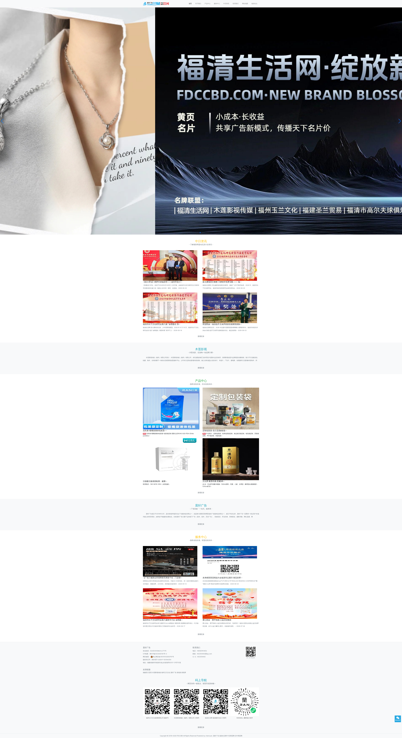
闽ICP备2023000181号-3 (158, 654)
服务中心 (217, 3)
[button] (2, 121)
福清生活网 (208, 718)
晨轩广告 (173, 672)
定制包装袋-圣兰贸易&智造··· (215, 430)
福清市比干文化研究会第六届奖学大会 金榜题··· (163, 620)
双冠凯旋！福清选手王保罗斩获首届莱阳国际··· (222, 324)
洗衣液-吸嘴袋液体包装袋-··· (155, 430)
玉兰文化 (152, 718)
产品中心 (207, 3)
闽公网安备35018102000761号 (163, 657)
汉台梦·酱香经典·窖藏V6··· (214, 481)
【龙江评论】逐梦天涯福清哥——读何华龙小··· (162, 282)
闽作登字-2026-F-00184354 (161, 659)
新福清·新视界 (181, 672)
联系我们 (236, 3)
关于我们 (198, 3)
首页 (190, 3)
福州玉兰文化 (165, 672)
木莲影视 (177, 718)
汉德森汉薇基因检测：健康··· (155, 481)
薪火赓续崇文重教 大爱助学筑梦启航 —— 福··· (222, 282)
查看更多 (201, 336)
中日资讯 (226, 3)
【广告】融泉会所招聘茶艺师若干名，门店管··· (162, 578)
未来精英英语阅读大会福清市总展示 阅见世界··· (222, 578)
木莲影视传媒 (156, 672)
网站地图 (245, 3)
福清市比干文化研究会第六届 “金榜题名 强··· (161, 324)
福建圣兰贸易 (147, 672)
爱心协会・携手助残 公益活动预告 (217, 620)
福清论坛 (254, 3)
